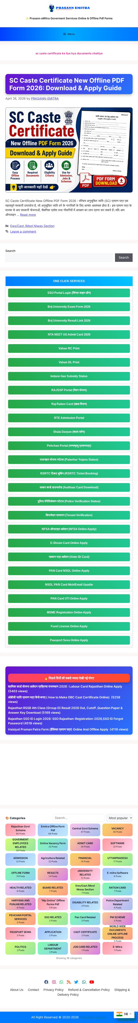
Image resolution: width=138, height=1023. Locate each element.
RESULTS (52, 874)
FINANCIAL (85, 859)
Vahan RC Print (69, 348)
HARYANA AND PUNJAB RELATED (20, 904)
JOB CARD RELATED (85, 948)
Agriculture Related (53, 859)
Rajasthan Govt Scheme (20, 830)
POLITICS (20, 948)
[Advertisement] (69, 774)
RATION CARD (117, 889)
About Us (16, 990)
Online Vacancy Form (53, 845)
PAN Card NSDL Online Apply (69, 570)
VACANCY (117, 830)
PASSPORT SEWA (20, 933)
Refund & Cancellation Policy (89, 990)
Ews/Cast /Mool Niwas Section (32, 226)
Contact (33, 990)
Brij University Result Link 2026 (69, 320)
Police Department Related (117, 904)
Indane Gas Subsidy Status (69, 376)
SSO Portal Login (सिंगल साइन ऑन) (69, 292)
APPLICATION (53, 933)
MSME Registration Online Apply (69, 612)
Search (10, 251)
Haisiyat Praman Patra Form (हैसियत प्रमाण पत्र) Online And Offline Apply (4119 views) (68, 729)
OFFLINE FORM (20, 874)
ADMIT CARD (85, 845)
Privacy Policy (53, 990)
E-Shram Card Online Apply (69, 542)
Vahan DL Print (69, 362)
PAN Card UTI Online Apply (69, 598)
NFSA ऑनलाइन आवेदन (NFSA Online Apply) (69, 529)
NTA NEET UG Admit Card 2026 (69, 334)
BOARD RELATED (53, 889)
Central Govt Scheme (85, 830)
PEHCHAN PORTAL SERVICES (20, 919)
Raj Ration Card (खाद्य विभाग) (69, 403)
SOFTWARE (118, 845)
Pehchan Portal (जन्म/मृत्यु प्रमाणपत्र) (69, 445)
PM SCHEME (117, 919)
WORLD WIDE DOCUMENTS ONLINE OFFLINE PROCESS (117, 933)
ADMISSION (20, 859)
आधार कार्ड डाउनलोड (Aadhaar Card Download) (69, 487)
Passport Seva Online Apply (69, 640)
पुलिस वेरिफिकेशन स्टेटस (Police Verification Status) (69, 501)
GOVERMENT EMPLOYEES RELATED (20, 844)
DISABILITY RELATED (85, 904)
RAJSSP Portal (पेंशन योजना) (69, 390)
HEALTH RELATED (20, 889)
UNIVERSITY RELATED (85, 874)
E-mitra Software (117, 874)
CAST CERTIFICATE (85, 933)
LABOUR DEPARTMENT (52, 948)
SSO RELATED (52, 919)
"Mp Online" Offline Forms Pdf (53, 904)
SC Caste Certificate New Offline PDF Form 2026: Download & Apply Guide (66, 84)
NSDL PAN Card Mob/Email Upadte (69, 584)
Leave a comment (23, 231)
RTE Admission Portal (69, 417)
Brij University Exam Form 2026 (69, 306)
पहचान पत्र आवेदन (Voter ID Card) (69, 556)
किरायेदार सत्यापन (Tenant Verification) (69, 515)
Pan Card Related (85, 919)
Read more (28, 215)
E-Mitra (117, 948)
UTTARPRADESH (117, 859)
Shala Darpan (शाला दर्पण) (69, 431)
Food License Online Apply (69, 626)
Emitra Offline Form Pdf (53, 830)
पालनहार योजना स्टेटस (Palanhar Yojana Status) (69, 459)
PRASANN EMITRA (93, 1017)
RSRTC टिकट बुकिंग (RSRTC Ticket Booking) (69, 473)
